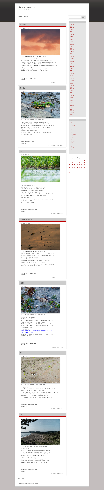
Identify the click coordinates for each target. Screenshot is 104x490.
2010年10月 (72, 105)
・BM (71, 122)
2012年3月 (72, 77)
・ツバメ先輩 (72, 125)
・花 (71, 144)
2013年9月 (72, 46)
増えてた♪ (23, 88)
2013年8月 (72, 48)
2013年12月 (72, 41)
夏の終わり (23, 25)
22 (81, 166)
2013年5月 (72, 53)
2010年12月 (72, 102)
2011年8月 (72, 88)
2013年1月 (72, 60)
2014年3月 (72, 36)
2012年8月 (72, 68)
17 (69, 166)
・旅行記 (71, 135)
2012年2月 (72, 78)
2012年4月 (72, 75)
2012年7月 (72, 70)
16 (84, 164)
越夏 (21, 353)
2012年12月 (72, 61)
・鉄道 (71, 151)
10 (69, 164)
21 (79, 166)
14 (79, 164)
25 (72, 167)
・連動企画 (72, 147)
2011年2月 (72, 99)
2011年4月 (72, 95)
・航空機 (71, 142)
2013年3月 (72, 56)
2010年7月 (72, 110)
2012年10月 (72, 65)
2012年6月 (72, 71)
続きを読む (24, 79)
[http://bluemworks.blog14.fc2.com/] (40, 54)
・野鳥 (51, 145)
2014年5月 (72, 32)
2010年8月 (72, 109)
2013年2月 (72, 58)
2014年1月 (72, 39)
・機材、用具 (72, 141)
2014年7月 (72, 29)
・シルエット (72, 124)
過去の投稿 (21, 478)
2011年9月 (72, 87)
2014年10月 (72, 24)
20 (77, 166)
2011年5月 (72, 93)
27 (77, 167)
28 (79, 167)
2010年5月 (72, 114)
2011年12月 (72, 82)
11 (72, 164)
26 (74, 167)
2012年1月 (72, 80)
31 (69, 169)
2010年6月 (72, 112)
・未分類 (71, 137)
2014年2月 (72, 38)
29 (81, 167)
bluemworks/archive (26, 7)
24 (69, 167)
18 (72, 166)
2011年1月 (72, 100)
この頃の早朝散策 (25, 220)
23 (84, 166)
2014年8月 (72, 27)
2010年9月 (72, 107)
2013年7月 (72, 49)
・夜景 (71, 132)
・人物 (71, 129)
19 (74, 166)
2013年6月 (72, 51)
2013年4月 (72, 55)
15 (81, 164)
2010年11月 (72, 104)
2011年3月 (72, 97)
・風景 (51, 82)
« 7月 (70, 170)
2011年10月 (72, 85)
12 (74, 164)
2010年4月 (72, 116)
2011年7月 (72, 90)
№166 (21, 283)
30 (84, 167)
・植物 (71, 139)
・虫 (71, 146)
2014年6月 (72, 31)
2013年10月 (72, 44)
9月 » (70, 172)
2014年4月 (72, 34)
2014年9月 (72, 26)
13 (77, 164)
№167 (21, 151)
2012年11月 (72, 63)
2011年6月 (72, 92)
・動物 (71, 130)
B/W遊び (22, 415)
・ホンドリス (72, 127)
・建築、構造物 (73, 134)
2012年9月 (72, 66)
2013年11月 (72, 43)
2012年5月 (72, 73)
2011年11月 (72, 83)
